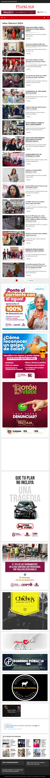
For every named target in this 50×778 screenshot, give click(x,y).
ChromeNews (34, 776)
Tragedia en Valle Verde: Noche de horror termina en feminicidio (35, 108)
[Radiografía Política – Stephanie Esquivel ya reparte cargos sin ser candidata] (36, 743)
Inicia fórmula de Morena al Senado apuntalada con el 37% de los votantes (35, 60)
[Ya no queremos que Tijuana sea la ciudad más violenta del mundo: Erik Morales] (13, 80)
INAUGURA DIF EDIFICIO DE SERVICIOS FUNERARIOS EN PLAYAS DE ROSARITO (34, 250)
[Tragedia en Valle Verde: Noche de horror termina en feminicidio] (13, 112)
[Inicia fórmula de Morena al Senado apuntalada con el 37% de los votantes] (13, 64)
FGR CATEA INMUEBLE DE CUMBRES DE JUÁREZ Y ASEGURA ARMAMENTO (34, 123)
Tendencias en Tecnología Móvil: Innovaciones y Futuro (33, 171)
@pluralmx (9, 724)
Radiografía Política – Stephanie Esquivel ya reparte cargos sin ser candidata (43, 744)
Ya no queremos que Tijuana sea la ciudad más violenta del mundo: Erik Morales (35, 76)
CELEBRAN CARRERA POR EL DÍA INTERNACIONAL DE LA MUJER (33, 155)
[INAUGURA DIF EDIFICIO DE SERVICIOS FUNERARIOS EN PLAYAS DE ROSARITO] (13, 254)
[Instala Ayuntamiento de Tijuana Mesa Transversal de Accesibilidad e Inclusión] (6, 743)
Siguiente (31, 280)
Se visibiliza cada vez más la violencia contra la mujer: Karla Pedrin (34, 202)
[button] (4, 17)
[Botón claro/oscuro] (45, 17)
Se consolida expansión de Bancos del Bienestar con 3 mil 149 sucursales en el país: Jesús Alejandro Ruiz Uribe (35, 265)
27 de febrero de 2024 (32, 222)
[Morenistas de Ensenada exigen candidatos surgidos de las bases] (13, 238)
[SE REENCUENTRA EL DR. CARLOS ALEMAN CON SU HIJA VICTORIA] (13, 96)
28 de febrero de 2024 (32, 142)
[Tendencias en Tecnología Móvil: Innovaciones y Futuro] (13, 175)
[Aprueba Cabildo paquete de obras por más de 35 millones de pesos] (13, 190)
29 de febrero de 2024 (32, 32)
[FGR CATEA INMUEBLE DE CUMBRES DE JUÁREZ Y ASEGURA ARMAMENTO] (13, 127)
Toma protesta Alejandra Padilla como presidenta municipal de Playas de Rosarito (36, 45)
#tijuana (11, 727)
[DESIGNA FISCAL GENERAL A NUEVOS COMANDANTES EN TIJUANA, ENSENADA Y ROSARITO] (13, 33)
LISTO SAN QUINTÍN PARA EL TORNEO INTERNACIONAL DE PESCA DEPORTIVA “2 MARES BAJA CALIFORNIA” (44, 755)
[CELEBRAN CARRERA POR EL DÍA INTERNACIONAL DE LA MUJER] (13, 159)
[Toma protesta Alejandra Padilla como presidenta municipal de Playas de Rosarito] (13, 49)
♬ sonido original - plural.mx (14, 729)
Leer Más (28, 38)
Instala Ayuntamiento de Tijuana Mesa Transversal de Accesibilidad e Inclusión (13, 744)
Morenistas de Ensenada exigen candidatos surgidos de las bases (36, 234)
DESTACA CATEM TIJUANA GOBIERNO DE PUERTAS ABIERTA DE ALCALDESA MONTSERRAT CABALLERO (35, 139)
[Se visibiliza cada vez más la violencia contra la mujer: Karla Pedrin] (13, 206)
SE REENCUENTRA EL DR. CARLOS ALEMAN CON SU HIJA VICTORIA (35, 92)
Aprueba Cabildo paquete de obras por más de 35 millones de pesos (36, 186)
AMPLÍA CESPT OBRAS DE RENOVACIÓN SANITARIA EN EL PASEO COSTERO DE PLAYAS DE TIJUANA (28, 755)
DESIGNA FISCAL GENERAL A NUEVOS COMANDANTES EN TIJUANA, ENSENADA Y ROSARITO (35, 29)
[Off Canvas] (2, 17)
